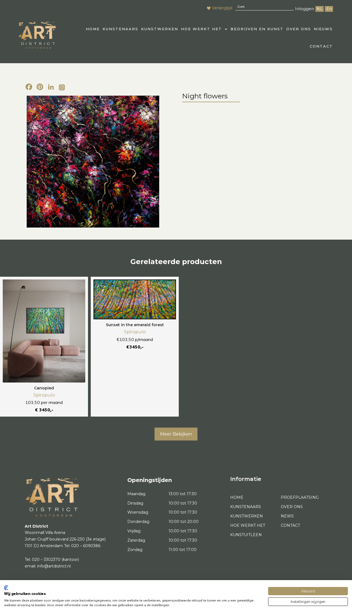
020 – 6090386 (85, 545)
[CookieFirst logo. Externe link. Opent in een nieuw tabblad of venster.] (6, 587)
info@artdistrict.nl (54, 566)
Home (236, 497)
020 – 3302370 (46, 559)
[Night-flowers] (92, 162)
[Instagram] (61, 87)
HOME (93, 29)
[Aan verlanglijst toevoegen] (78, 286)
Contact (321, 46)
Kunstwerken (159, 29)
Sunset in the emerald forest (135, 324)
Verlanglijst (222, 7)
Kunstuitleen (246, 534)
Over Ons (298, 29)
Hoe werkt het (201, 29)
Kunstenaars (120, 29)
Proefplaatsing (300, 497)
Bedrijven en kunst (257, 29)
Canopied (44, 388)
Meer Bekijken (176, 434)
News (287, 516)
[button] (204, 29)
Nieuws (323, 29)
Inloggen (304, 8)
